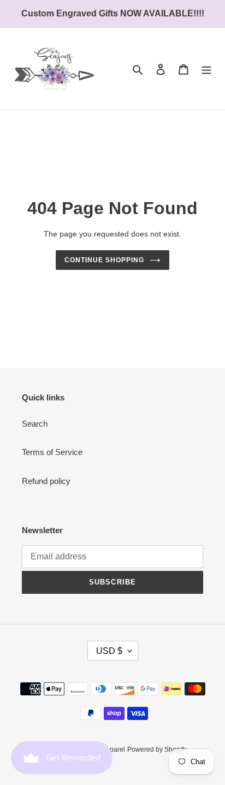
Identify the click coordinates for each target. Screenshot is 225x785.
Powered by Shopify (157, 749)
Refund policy (46, 481)
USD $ (109, 651)
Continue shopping (104, 260)
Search (35, 423)
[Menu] (206, 69)
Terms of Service (52, 452)
